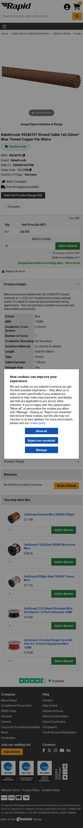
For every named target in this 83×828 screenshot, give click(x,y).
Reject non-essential (41, 440)
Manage (41, 449)
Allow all (41, 431)
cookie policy (37, 423)
